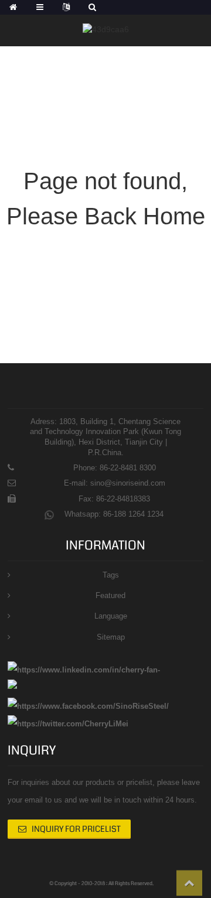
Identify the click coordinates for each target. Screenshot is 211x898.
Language (110, 616)
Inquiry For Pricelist (76, 829)
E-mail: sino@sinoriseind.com (114, 483)
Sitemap (111, 637)
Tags (111, 575)
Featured (110, 595)
